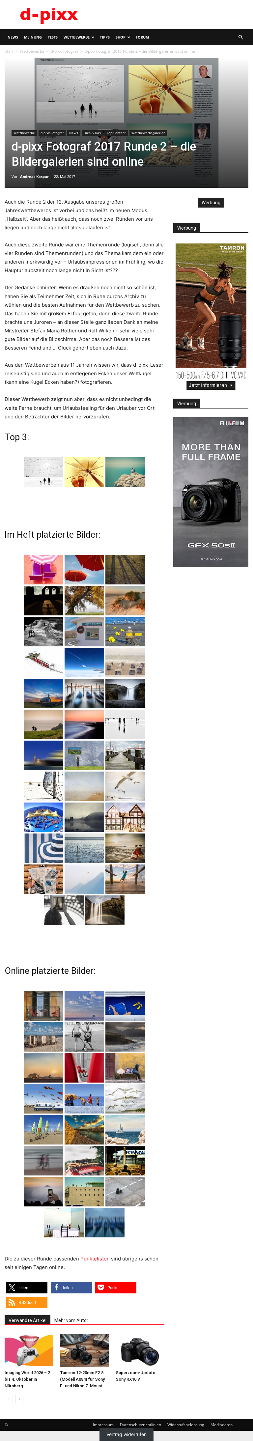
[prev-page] (9, 1399)
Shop (121, 37)
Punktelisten (95, 1259)
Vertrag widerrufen (126, 1434)
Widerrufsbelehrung (185, 1424)
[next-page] (19, 1399)
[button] (240, 37)
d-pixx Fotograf (64, 51)
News (13, 37)
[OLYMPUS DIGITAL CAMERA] (43, 569)
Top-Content (116, 132)
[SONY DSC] (125, 631)
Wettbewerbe (77, 37)
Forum (142, 37)
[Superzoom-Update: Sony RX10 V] (140, 1350)
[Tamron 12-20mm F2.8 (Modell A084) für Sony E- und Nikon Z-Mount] (84, 1350)
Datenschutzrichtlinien (140, 1424)
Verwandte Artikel (27, 1320)
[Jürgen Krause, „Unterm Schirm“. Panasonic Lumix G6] (84, 472)
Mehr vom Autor (71, 1320)
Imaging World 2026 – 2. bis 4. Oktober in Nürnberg (28, 1379)
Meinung (33, 37)
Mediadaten (222, 1424)
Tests (53, 37)
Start (9, 51)
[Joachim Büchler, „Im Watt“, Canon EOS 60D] (43, 472)
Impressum (103, 1424)
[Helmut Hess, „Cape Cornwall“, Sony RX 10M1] (125, 472)
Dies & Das (92, 132)
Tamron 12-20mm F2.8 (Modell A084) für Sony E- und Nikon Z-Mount (82, 1379)
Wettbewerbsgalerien (148, 132)
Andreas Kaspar (34, 176)
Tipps (105, 37)
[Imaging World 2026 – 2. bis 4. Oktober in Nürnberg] (29, 1350)
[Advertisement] (171, 15)
